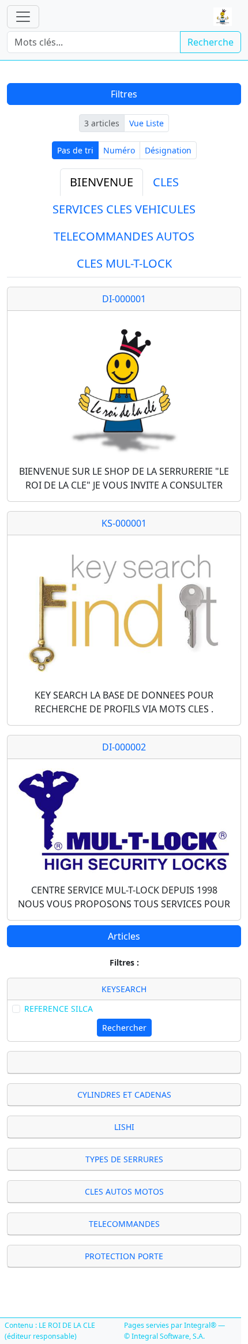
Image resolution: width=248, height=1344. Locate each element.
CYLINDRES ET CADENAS (124, 1094)
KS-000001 (124, 523)
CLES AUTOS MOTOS (124, 1191)
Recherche (210, 42)
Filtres (124, 94)
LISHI (124, 1126)
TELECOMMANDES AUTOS (124, 236)
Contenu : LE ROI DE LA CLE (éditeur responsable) (50, 1330)
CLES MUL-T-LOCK (124, 263)
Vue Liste (146, 123)
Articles (124, 936)
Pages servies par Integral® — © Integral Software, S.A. (174, 1330)
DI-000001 (124, 298)
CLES (166, 182)
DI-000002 (124, 747)
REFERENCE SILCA (58, 1008)
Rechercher (124, 1027)
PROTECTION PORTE (124, 1256)
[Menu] (23, 16)
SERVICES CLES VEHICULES (124, 209)
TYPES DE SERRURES (124, 1159)
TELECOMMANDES (124, 1223)
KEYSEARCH (124, 988)
